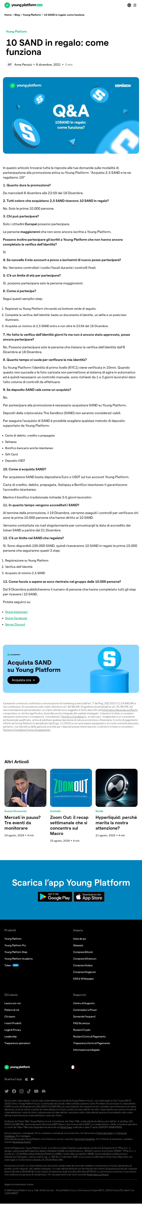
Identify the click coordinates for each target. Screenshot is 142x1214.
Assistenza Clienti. (22, 1142)
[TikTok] (29, 1091)
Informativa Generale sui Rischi (119, 710)
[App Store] (26, 1079)
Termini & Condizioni (85, 1139)
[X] (6, 1091)
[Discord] (43, 1091)
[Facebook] (14, 1091)
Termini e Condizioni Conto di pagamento (26, 729)
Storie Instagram (16, 611)
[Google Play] (32, 1079)
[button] (71, 669)
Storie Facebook (16, 618)
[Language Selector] (129, 5)
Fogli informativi (105, 1133)
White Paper (66, 1127)
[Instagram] (21, 1091)
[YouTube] (36, 1091)
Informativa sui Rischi (98, 1174)
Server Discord (15, 624)
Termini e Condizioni (72, 716)
